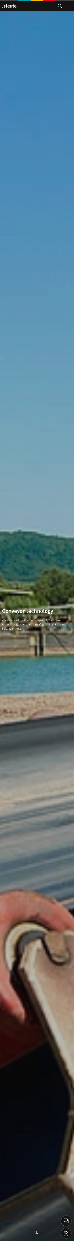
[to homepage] (9, 6)
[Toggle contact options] (66, 1221)
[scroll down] (37, 1234)
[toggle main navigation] (59, 5)
